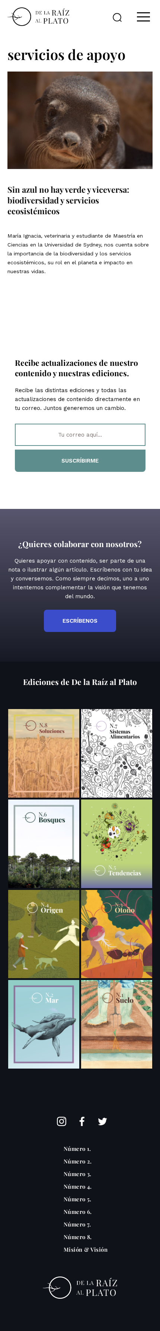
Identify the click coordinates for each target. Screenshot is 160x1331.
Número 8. (78, 1237)
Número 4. (78, 1186)
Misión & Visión (86, 1249)
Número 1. (77, 1148)
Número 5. (78, 1199)
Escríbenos (80, 621)
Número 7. (77, 1224)
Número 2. (78, 1161)
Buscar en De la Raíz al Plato (117, 17)
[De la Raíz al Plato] (38, 16)
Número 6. (78, 1211)
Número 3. (78, 1174)
